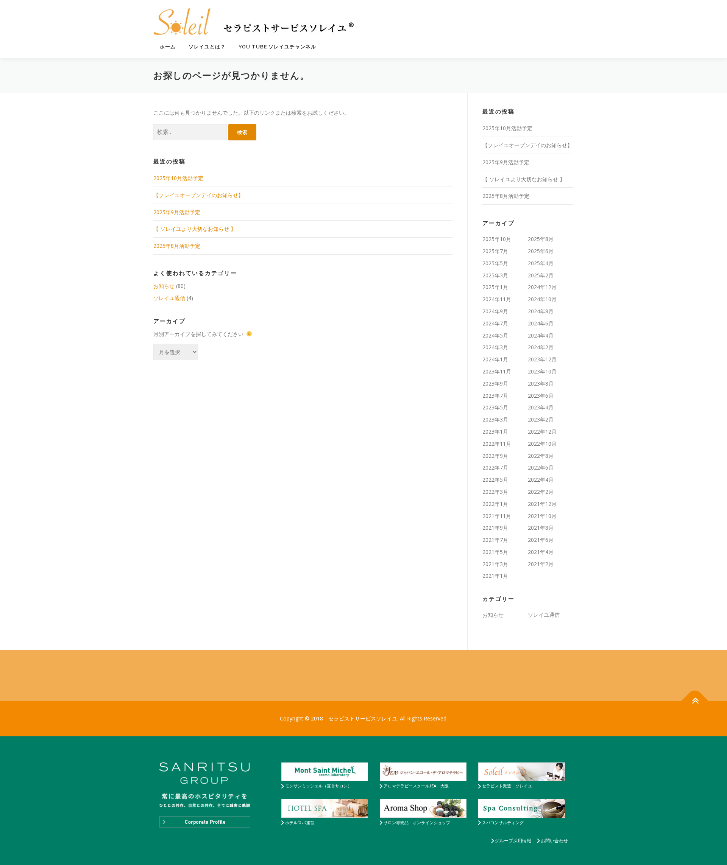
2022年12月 (542, 431)
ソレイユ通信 (169, 298)
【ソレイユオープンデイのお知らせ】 (198, 195)
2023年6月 (541, 395)
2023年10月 (542, 371)
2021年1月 (495, 575)
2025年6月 (541, 251)
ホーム (168, 47)
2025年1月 (495, 287)
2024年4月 (541, 335)
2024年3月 (495, 347)
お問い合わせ (554, 841)
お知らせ (164, 285)
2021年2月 (541, 564)
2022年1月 (495, 503)
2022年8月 (541, 455)
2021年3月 (495, 564)
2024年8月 (541, 311)
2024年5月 (495, 335)
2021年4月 (541, 551)
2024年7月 (495, 323)
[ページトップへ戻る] (695, 701)
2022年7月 (495, 467)
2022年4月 (541, 479)
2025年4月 (541, 263)
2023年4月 (541, 407)
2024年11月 (496, 299)
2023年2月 (541, 419)
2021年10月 (542, 516)
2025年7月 (495, 251)
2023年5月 (495, 407)
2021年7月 (495, 539)
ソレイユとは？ (207, 47)
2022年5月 (495, 479)
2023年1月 (495, 431)
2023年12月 (542, 359)
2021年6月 (541, 539)
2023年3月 (495, 419)
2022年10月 (542, 443)
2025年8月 (541, 239)
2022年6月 (541, 467)
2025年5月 (495, 263)
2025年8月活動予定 (176, 245)
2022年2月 (541, 491)
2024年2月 (541, 347)
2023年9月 (495, 383)
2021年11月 (496, 516)
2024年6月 (541, 323)
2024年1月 (495, 359)
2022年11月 (496, 443)
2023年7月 (495, 395)
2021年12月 (542, 503)
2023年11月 (496, 371)
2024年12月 (542, 287)
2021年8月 (541, 527)
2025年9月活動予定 (176, 212)
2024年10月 (542, 299)
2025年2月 (541, 275)
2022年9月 (495, 455)
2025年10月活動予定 (178, 178)
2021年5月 (495, 551)
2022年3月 (495, 491)
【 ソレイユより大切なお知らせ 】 (194, 228)
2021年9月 (495, 527)
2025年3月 (495, 275)
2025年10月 (496, 239)
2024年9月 (495, 311)
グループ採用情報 (513, 841)
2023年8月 (541, 383)
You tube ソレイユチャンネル (277, 47)
